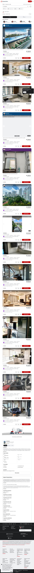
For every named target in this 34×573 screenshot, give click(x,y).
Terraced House (23, 479)
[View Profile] (7, 26)
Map (24, 17)
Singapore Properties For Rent (27, 550)
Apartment (12, 479)
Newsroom (12, 527)
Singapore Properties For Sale (20, 550)
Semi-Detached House (6, 480)
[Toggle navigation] (33, 1)
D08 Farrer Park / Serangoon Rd (26, 566)
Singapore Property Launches (5, 561)
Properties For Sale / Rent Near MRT (13, 559)
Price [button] (12, 445)
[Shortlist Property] (30, 28)
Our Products (4, 528)
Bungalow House (13, 480)
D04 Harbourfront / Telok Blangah (26, 561)
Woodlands (8, 519)
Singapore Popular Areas (27, 559)
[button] (3, 11)
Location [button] (9, 445)
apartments (4, 544)
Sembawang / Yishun (13, 511)
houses (16, 544)
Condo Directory (12, 550)
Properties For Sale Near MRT (12, 561)
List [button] (10, 17)
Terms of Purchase (25, 570)
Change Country (21, 526)
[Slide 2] (15, 101)
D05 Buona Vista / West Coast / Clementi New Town (27, 563)
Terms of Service (15, 570)
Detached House (27, 479)
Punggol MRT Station (13, 515)
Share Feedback (13, 528)
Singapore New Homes (5, 559)
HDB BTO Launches (5, 552)
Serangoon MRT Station (6, 515)
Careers (4, 529)
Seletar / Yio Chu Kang (6, 511)
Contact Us (13, 526)
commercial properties (22, 544)
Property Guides (5, 551)
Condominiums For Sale (19, 555)
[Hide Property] (28, 28)
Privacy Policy (10, 567)
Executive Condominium (17, 479)
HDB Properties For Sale (19, 552)
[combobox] (15, 6)
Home (3, 4)
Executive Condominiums (12, 544)
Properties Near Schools (19, 564)
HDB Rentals (26, 552)
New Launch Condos (5, 562)
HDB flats (7, 544)
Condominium (9, 479)
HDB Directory (12, 551)
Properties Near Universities (19, 562)
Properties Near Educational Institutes (19, 559)
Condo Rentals (26, 553)
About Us (4, 527)
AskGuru (4, 550)
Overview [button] (5, 445)
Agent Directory (12, 552)
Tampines (4, 519)
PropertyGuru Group (6, 526)
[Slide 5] (17, 101)
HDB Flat (6, 479)
